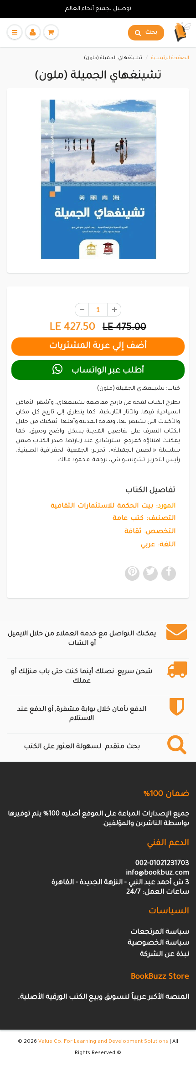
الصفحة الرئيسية (170, 58)
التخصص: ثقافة (149, 532)
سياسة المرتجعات (159, 932)
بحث (151, 33)
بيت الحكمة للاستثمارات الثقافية (102, 506)
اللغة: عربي (158, 545)
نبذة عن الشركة (164, 955)
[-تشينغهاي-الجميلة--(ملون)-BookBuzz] (98, 179)
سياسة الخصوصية (158, 943)
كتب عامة (128, 519)
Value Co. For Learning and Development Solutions (103, 1042)
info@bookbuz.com (157, 873)
